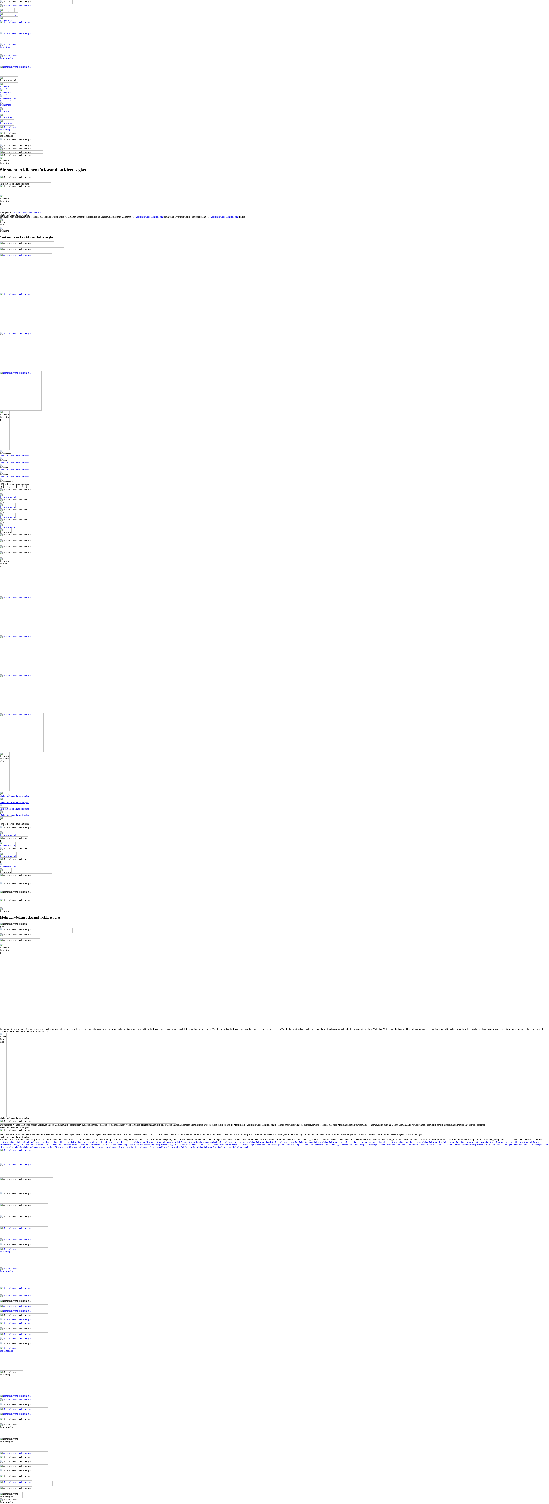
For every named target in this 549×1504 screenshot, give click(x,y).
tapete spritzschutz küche (109, 1144)
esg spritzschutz (177, 1144)
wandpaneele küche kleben (54, 1142)
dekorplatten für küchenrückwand (134, 1147)
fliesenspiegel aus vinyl (194, 1144)
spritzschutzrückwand (31, 1142)
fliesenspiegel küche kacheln (162, 1147)
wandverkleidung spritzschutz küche (77, 1147)
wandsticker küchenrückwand (80, 1142)
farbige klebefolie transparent (107, 1142)
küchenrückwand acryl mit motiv (233, 1142)
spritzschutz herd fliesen (50, 1147)
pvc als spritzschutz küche (379, 1144)
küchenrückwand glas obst (261, 1142)
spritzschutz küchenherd (400, 1142)
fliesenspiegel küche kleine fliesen (136, 1142)
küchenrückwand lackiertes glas (27, 212)
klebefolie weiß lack (522, 1144)
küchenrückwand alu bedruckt (502, 1142)
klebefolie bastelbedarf (186, 1147)
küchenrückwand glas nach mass (297, 1144)
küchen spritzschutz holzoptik (474, 1142)
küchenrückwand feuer (207, 1147)
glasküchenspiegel (246, 1144)
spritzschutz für (481, 1144)
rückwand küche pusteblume (430, 1144)
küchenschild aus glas (354, 1142)
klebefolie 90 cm (179, 1142)
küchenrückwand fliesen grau (268, 1144)
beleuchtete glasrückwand (106, 1147)
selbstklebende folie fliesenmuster (459, 1144)
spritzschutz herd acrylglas (376, 1142)
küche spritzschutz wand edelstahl (202, 1142)
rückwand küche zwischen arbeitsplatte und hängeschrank (48, 1144)
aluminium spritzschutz (158, 1144)
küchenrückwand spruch (333, 1142)
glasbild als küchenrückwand (424, 1142)
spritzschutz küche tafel (10, 1142)
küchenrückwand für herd (528, 1142)
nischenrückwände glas (10, 1144)
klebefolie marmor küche (449, 1142)
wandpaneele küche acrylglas (134, 1144)
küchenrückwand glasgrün (285, 1142)
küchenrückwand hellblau (309, 1142)
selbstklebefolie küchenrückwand (24, 1147)
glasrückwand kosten (161, 1142)
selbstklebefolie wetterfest (86, 1144)
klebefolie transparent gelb (500, 1144)
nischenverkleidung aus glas (354, 1144)
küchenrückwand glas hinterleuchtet (234, 1147)
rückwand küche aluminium (404, 1144)
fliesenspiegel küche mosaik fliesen (221, 1144)
